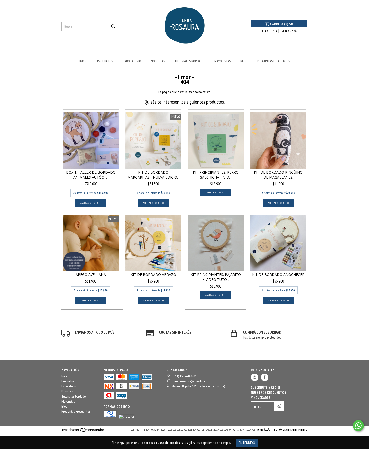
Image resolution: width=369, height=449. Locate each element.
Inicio (83, 61)
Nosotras (158, 61)
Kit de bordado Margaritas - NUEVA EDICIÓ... (153, 175)
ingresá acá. (263, 429)
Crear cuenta (269, 31)
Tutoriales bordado (190, 61)
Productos (105, 61)
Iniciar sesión (289, 31)
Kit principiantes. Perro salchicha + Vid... (216, 175)
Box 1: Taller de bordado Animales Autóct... (91, 175)
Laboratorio (132, 61)
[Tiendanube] (83, 431)
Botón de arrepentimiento (291, 429)
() (281, 24)
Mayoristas (222, 61)
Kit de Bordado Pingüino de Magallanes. (278, 175)
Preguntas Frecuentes (273, 61)
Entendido (247, 442)
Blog (244, 61)
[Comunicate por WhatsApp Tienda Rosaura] (358, 425)
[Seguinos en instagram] (254, 377)
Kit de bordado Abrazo (153, 274)
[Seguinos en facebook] (264, 377)
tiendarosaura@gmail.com (189, 381)
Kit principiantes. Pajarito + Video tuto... (216, 277)
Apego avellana (91, 274)
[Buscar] (113, 26)
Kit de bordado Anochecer (278, 274)
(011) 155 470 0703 (184, 376)
